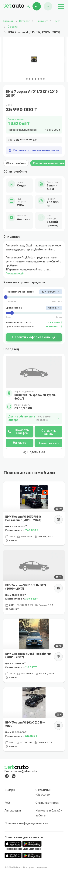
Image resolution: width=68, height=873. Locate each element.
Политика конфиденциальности (26, 823)
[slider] (34, 297)
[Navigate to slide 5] (35, 79)
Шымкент (42, 21)
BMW (57, 21)
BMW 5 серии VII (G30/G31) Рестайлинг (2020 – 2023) (23, 518)
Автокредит (13, 810)
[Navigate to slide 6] (38, 79)
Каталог (24, 21)
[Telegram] (7, 776)
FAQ (7, 802)
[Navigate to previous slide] (5, 59)
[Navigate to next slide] (62, 59)
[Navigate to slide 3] (29, 79)
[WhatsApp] (13, 776)
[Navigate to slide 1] (24, 79)
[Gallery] (34, 59)
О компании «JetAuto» (43, 792)
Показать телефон (18, 431)
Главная (8, 21)
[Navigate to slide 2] (27, 79)
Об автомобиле (16, 163)
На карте (19, 442)
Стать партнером (47, 802)
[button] (34, 395)
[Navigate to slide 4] (32, 79)
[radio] (36, 6)
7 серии (13, 26)
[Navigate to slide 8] (43, 79)
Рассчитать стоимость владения (33, 150)
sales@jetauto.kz (25, 771)
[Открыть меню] (61, 6)
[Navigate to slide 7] (41, 79)
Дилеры (10, 790)
